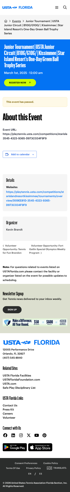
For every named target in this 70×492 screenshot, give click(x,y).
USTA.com (9, 383)
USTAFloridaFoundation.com (21, 379)
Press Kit (8, 409)
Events (16, 21)
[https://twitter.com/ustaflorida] (28, 435)
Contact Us (10, 405)
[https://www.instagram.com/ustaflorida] (20, 435)
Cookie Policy (50, 463)
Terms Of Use (13, 468)
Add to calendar (20, 154)
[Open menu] (56, 7)
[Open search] (65, 7)
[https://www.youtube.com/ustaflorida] (36, 435)
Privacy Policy (33, 468)
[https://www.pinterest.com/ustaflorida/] (44, 435)
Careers (8, 413)
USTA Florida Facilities (17, 375)
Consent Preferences (26, 463)
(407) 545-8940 (12, 357)
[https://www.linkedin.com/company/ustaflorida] (13, 435)
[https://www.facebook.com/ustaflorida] (5, 435)
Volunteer (9, 417)
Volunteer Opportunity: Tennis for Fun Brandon (14, 249)
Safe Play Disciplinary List (19, 387)
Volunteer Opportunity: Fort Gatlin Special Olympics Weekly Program (47, 249)
